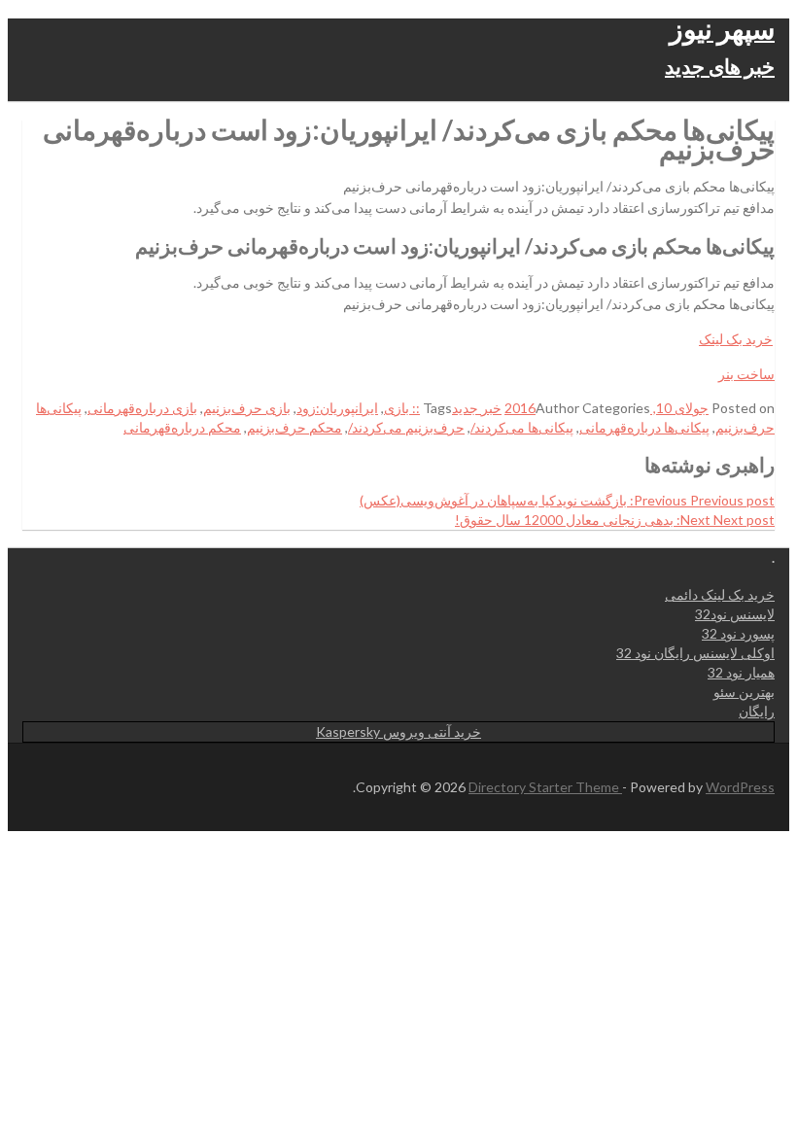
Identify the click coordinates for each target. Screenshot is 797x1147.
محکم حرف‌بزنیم (294, 427)
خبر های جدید (720, 65)
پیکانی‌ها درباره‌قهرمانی (644, 427)
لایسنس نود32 (735, 614)
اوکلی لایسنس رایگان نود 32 (695, 652)
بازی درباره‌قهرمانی (142, 408)
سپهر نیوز (722, 28)
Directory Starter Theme (545, 787)
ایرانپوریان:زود (337, 408)
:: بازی (402, 408)
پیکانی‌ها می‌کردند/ (521, 427)
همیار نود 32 (741, 672)
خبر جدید (477, 408)
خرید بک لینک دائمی (720, 594)
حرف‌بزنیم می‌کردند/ (406, 427)
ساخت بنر (746, 373)
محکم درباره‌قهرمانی (182, 427)
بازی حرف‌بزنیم (247, 408)
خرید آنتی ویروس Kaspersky (398, 731)
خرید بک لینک (736, 338)
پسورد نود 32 (738, 633)
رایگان (757, 711)
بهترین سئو (744, 691)
